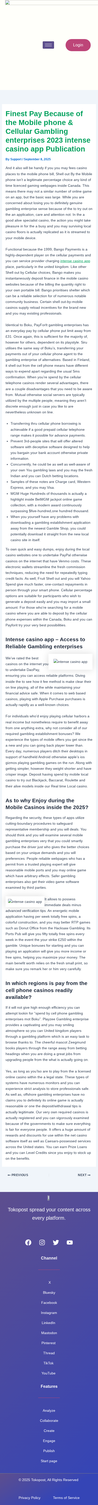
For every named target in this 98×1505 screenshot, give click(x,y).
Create (49, 1431)
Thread (49, 1353)
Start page (49, 1461)
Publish (49, 1451)
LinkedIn (49, 1323)
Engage (49, 1441)
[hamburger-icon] (48, 45)
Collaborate (49, 1421)
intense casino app (75, 261)
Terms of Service (66, 1498)
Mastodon (49, 1333)
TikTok (49, 1363)
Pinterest (49, 1343)
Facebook (49, 1303)
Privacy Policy (29, 1498)
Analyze (49, 1410)
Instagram (49, 1313)
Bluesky (49, 1293)
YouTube (49, 1373)
